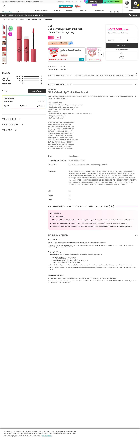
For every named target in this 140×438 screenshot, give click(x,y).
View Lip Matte (10, 125)
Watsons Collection (41, 11)
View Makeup (9, 119)
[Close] (136, 433)
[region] (70, 433)
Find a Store (69, 2)
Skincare (69, 11)
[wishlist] (67, 32)
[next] (101, 54)
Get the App (60, 2)
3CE (50, 25)
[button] (135, 4)
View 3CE (7, 130)
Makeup (57, 11)
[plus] (133, 40)
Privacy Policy (47, 436)
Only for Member (22, 12)
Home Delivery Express (57, 265)
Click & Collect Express (57, 267)
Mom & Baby (114, 12)
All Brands (130, 11)
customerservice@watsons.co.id (60, 282)
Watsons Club (7, 12)
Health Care (83, 11)
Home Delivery (54, 254)
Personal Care (99, 11)
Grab (81, 59)
